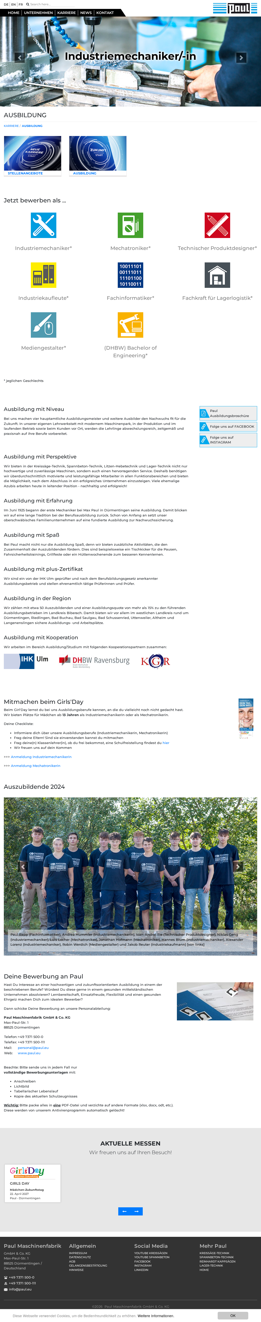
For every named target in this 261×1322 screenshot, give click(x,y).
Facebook (142, 1261)
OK (233, 1315)
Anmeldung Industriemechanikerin (41, 757)
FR (21, 4)
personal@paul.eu (33, 1048)
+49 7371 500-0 (21, 1277)
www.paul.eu (29, 1053)
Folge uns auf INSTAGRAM (221, 439)
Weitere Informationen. (156, 1315)
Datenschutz (80, 1257)
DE (6, 4)
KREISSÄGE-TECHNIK (214, 1253)
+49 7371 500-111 (22, 1283)
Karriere (66, 12)
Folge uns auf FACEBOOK (232, 426)
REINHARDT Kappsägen (218, 1261)
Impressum (78, 1253)
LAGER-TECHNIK (211, 1265)
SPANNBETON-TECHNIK (217, 1257)
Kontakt (105, 12)
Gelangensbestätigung (88, 1265)
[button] (19, 58)
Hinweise (76, 1270)
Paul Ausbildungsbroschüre (229, 413)
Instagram (143, 1265)
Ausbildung (32, 126)
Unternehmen (38, 12)
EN (13, 4)
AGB (72, 1261)
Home (13, 12)
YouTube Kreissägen (150, 1253)
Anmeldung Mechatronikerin (35, 766)
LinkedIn (141, 1270)
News (86, 12)
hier (166, 743)
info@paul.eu (20, 1289)
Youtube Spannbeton (151, 1257)
